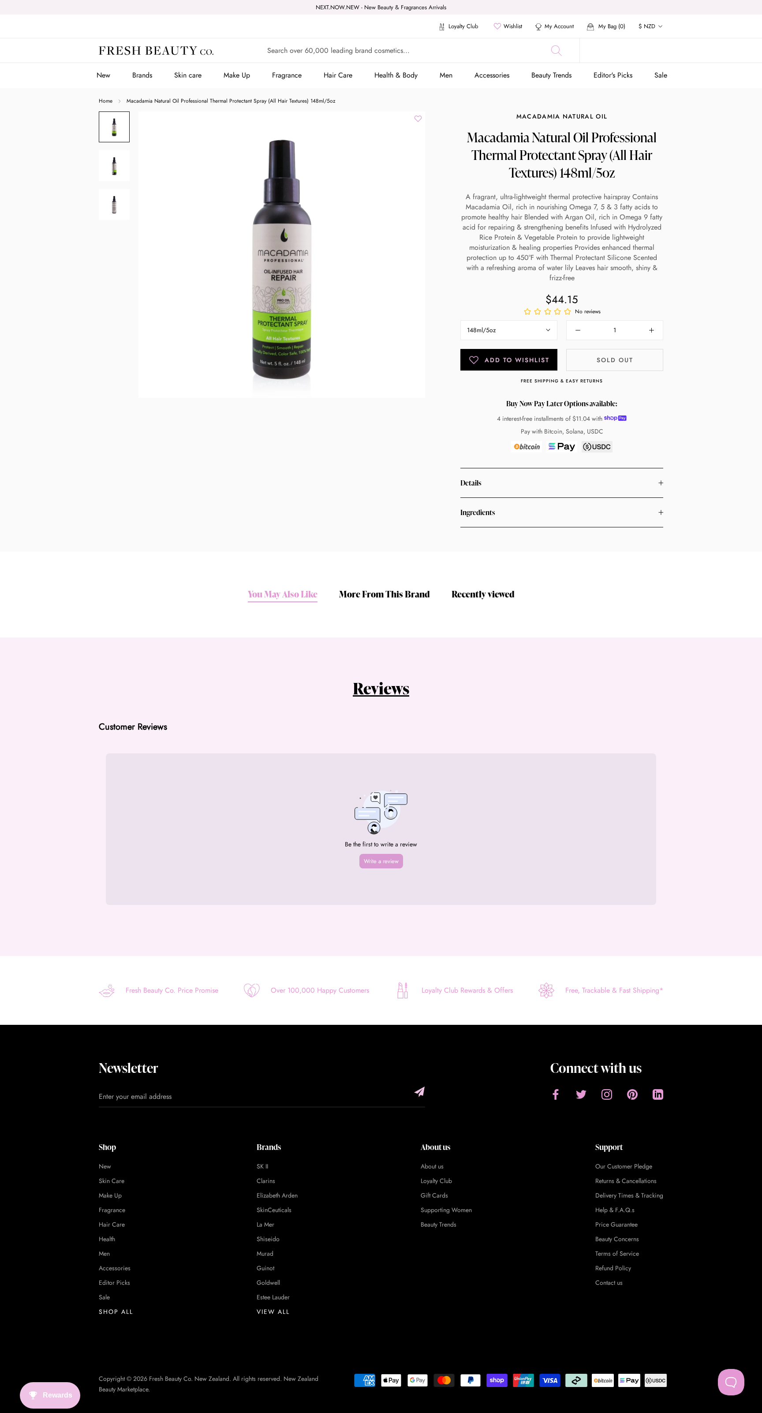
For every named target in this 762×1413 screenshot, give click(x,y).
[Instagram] (606, 1094)
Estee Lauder (273, 1297)
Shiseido (268, 1239)
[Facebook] (555, 1094)
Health (107, 1239)
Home (105, 101)
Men (446, 75)
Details (470, 483)
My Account (559, 26)
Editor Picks (114, 1282)
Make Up (237, 75)
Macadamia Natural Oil (561, 116)
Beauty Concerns (617, 1239)
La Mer (265, 1224)
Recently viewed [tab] (483, 594)
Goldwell (268, 1282)
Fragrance (287, 75)
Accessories (491, 75)
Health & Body (396, 75)
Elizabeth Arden (277, 1195)
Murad (265, 1253)
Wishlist (513, 26)
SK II (262, 1166)
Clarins (266, 1180)
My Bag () (611, 26)
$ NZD (647, 26)
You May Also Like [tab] (283, 594)
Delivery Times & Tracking (629, 1195)
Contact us (609, 1282)
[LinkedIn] (658, 1094)
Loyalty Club (462, 26)
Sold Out (615, 360)
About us (432, 1166)
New (103, 75)
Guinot (265, 1268)
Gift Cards (434, 1195)
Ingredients (477, 512)
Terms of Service (617, 1253)
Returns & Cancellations (626, 1180)
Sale (660, 75)
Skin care (188, 75)
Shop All (116, 1311)
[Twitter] (581, 1094)
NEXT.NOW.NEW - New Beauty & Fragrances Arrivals (381, 7)
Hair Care (338, 75)
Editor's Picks (613, 75)
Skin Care (111, 1180)
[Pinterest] (632, 1094)
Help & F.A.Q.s (615, 1209)
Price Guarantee (616, 1224)
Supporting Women (446, 1209)
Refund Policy (613, 1268)
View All (273, 1311)
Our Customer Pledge (623, 1166)
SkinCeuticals (274, 1209)
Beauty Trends (551, 75)
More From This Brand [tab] (384, 594)
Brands (142, 75)
